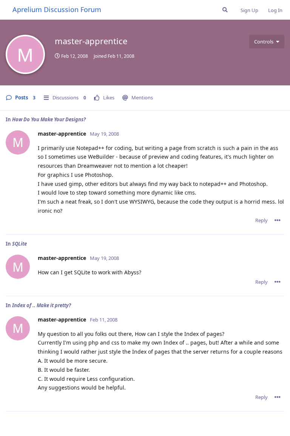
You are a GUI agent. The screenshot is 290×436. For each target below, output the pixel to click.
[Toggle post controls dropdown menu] (277, 220)
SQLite (19, 243)
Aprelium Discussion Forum (56, 9)
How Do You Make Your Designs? (49, 119)
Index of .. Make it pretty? (41, 305)
